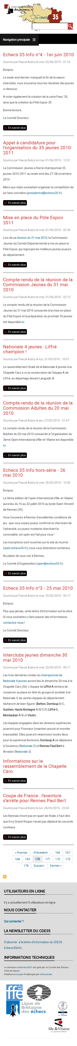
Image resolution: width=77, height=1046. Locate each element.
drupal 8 (20, 974)
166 (58, 852)
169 (28, 859)
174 (27, 865)
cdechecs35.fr (24, 967)
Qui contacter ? (14, 921)
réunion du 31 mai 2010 (32, 237)
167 (68, 852)
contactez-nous (13, 622)
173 (68, 859)
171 (48, 859)
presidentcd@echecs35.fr (44, 193)
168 (18, 859)
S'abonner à (4, 876)
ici (23, 322)
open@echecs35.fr (49, 563)
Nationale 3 (22, 751)
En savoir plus (17, 128)
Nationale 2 (27, 746)
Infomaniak (46, 974)
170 (38, 859)
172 (58, 859)
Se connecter (43, 17)
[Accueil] (18, 9)
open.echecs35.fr (15, 548)
